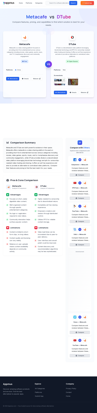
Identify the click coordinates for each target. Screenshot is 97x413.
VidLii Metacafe (80, 234)
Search (73, 3)
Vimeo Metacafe (79, 322)
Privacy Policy (71, 388)
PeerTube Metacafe (79, 211)
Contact (69, 392)
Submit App (88, 3)
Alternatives (14, 78)
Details (26, 78)
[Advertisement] (48, 118)
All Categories (40, 388)
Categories (38, 3)
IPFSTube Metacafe (79, 188)
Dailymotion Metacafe (80, 164)
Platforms (29, 3)
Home (21, 3)
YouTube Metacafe (80, 345)
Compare (81, 175)
